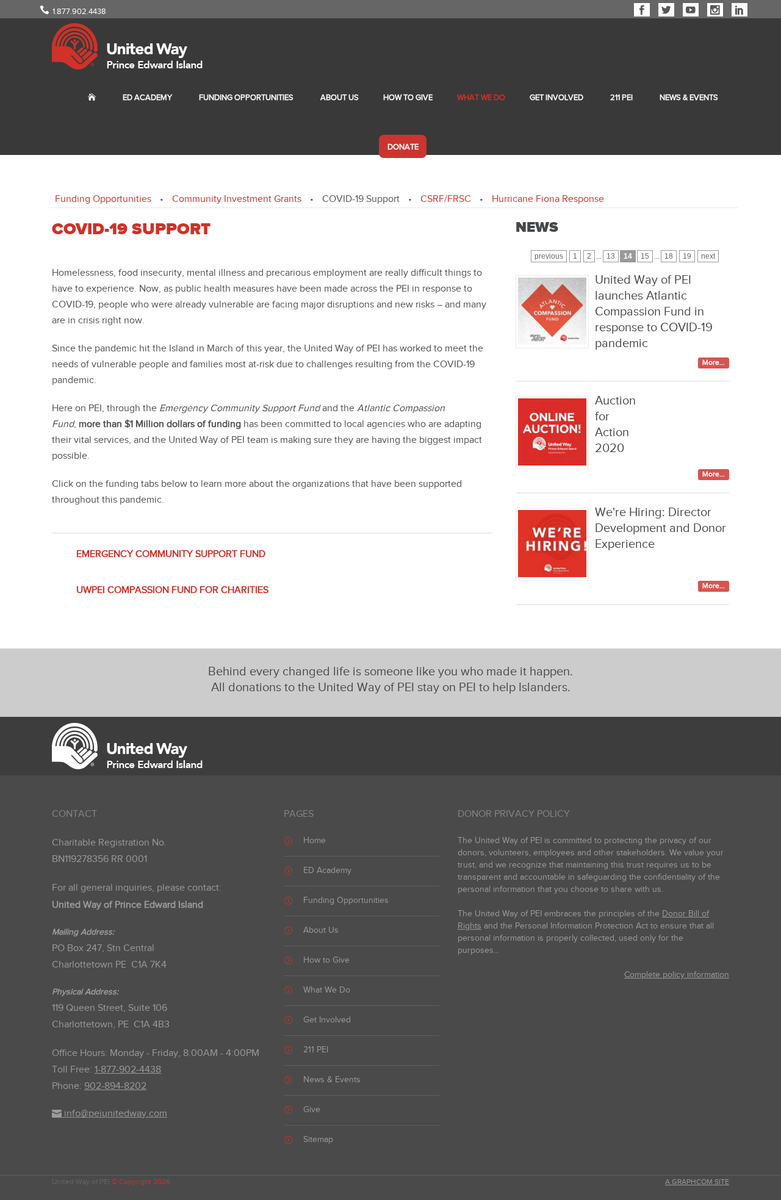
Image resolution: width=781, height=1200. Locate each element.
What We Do (481, 97)
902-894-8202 (115, 1086)
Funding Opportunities (246, 97)
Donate (403, 147)
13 (610, 256)
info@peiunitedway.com (114, 1113)
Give (311, 1110)
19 (687, 256)
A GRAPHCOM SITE (697, 1181)
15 (645, 256)
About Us (339, 97)
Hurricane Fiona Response (548, 199)
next (708, 256)
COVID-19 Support (361, 199)
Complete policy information (676, 975)
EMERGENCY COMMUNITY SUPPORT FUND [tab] (170, 554)
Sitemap (318, 1139)
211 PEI (621, 97)
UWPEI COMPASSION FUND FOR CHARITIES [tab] (172, 590)
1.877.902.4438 (79, 11)
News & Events (689, 97)
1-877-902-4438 (128, 1070)
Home (314, 841)
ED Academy (147, 97)
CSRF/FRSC (445, 199)
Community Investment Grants (236, 199)
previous (548, 256)
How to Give (408, 97)
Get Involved (556, 97)
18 (668, 256)
